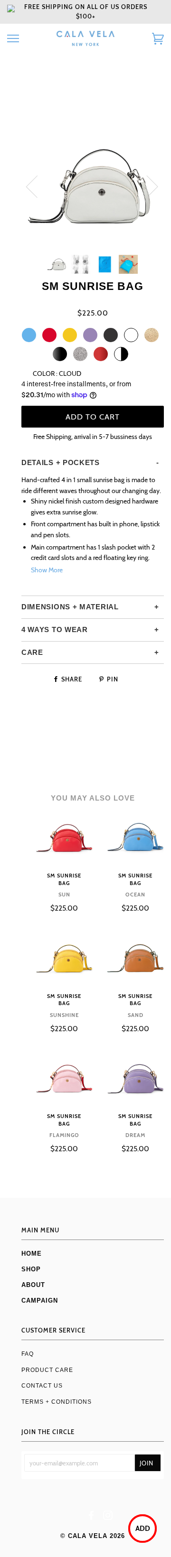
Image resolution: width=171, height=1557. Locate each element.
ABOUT (33, 1284)
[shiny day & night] (121, 354)
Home (31, 1253)
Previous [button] (37, 186)
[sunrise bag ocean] (29, 335)
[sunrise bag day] (131, 335)
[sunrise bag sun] (49, 335)
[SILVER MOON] (80, 354)
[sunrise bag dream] (90, 335)
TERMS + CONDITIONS (56, 1402)
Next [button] (146, 186)
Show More (47, 570)
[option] (92, 186)
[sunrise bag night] (111, 335)
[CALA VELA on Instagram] (108, 1516)
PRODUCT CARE (47, 1370)
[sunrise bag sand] (70, 335)
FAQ (27, 1354)
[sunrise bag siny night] (60, 354)
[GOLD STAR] (151, 335)
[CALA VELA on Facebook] (91, 1516)
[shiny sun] (101, 354)
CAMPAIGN (39, 1300)
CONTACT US (42, 1385)
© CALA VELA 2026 (92, 1535)
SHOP (31, 1269)
